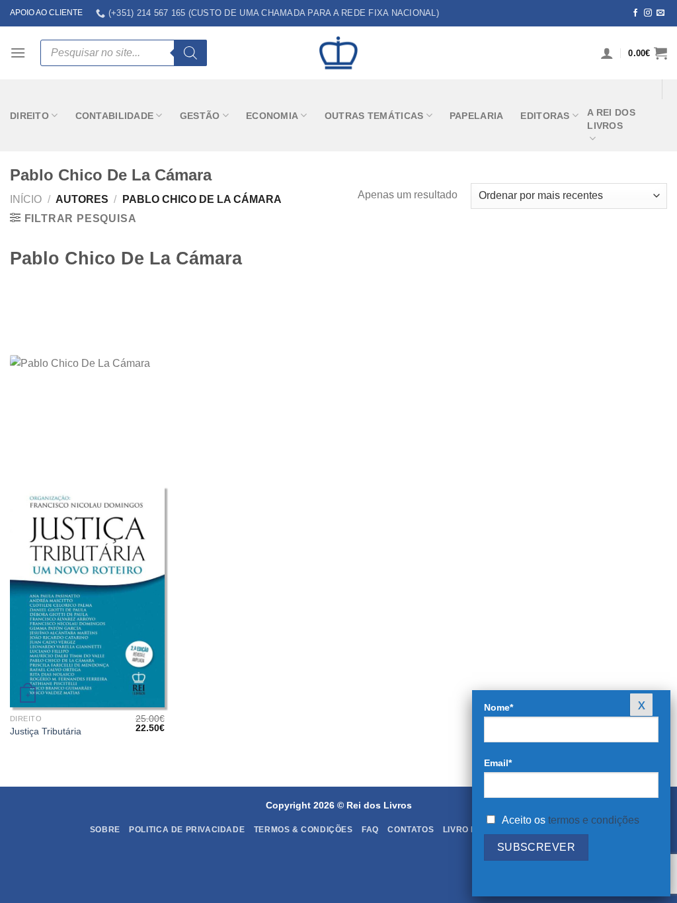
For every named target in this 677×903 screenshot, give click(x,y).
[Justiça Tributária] (87, 596)
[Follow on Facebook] (635, 13)
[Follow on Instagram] (648, 13)
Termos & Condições (303, 829)
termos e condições (593, 820)
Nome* (498, 707)
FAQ (370, 829)
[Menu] (18, 52)
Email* (498, 763)
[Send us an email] (660, 13)
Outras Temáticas (374, 115)
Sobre (105, 829)
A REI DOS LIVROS (611, 119)
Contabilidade (114, 115)
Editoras (544, 115)
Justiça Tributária (45, 731)
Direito (29, 115)
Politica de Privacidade (187, 829)
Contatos (410, 829)
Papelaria (477, 115)
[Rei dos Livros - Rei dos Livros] (338, 52)
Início (26, 199)
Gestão (200, 115)
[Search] (190, 53)
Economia (272, 115)
